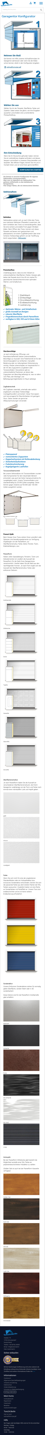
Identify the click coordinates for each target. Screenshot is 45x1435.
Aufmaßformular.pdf (12, 67)
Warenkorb (7, 1403)
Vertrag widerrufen (10, 1392)
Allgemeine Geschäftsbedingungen (15, 1380)
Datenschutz (8, 1385)
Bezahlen (7, 1405)
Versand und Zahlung (10, 1382)
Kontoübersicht (8, 1399)
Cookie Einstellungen (10, 1408)
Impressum (7, 1378)
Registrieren (7, 1401)
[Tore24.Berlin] (10, 1332)
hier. (34, 1371)
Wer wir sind (7, 1414)
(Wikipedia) (22, 238)
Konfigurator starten (30, 170)
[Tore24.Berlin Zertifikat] (11, 1359)
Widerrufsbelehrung (10, 1387)
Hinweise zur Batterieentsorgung (14, 1389)
